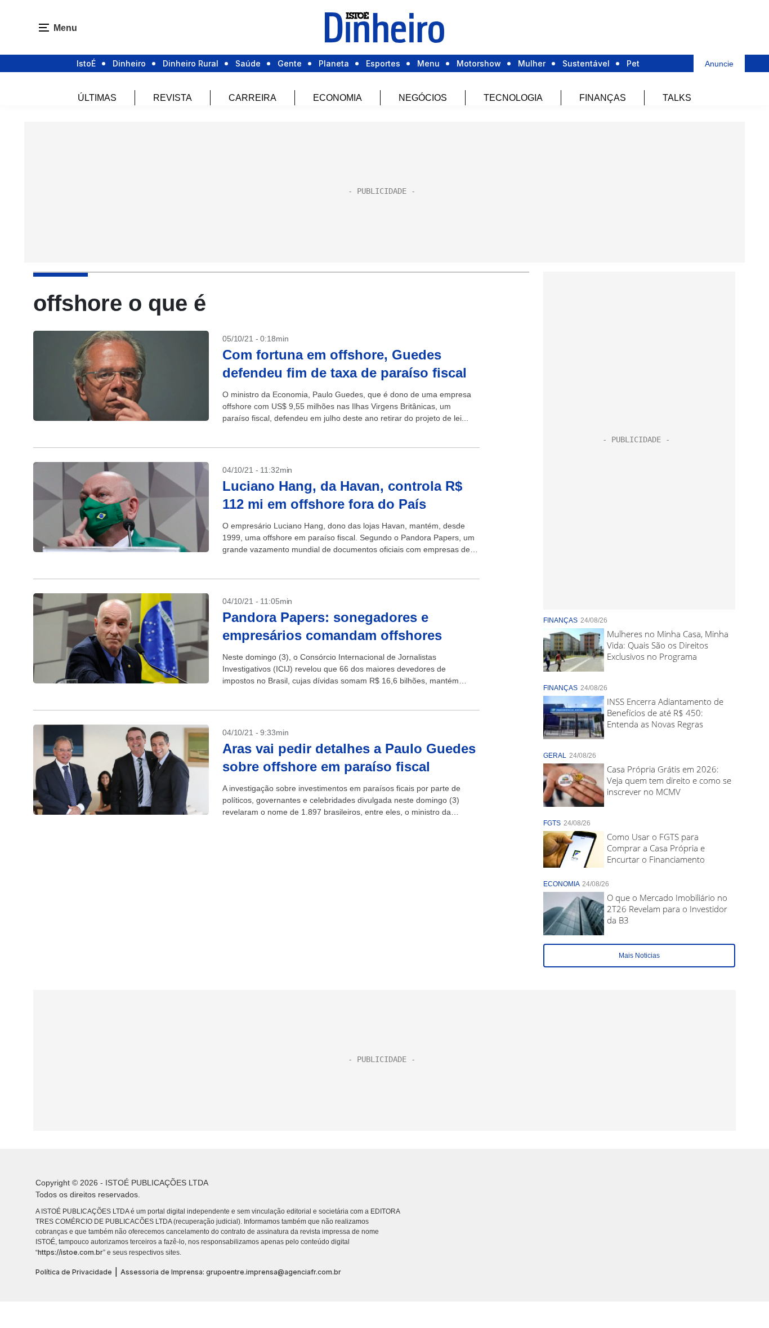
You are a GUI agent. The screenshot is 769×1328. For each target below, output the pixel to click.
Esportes (383, 63)
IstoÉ (86, 63)
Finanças (602, 98)
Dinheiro (129, 63)
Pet (633, 63)
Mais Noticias (639, 956)
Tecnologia (513, 98)
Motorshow (479, 63)
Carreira (252, 98)
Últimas (97, 98)
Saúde (248, 63)
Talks (677, 98)
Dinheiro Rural (190, 63)
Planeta (334, 63)
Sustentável (586, 63)
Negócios (423, 98)
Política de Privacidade (73, 1272)
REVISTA (172, 98)
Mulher (532, 63)
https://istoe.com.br (70, 1252)
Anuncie (719, 63)
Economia (337, 98)
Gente (290, 63)
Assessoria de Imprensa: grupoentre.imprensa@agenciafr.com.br (230, 1272)
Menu (428, 63)
